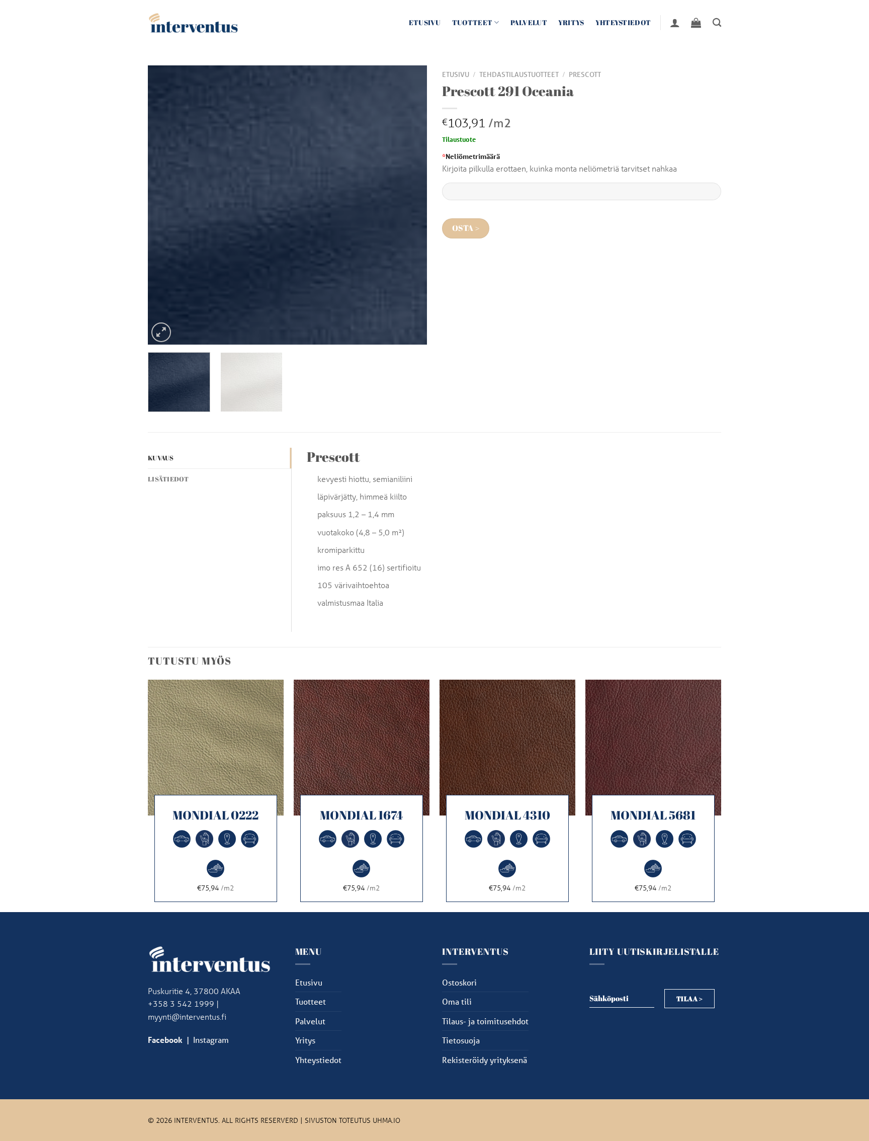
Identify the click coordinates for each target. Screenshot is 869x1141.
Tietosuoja (461, 1040)
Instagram (211, 1039)
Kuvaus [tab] (161, 457)
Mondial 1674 (361, 815)
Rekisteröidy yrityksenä (484, 1059)
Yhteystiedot (623, 22)
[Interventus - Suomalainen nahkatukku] (193, 22)
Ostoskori (459, 982)
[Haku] (717, 23)
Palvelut (528, 22)
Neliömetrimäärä (471, 156)
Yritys (571, 22)
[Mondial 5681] (653, 748)
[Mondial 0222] (216, 748)
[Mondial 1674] (361, 748)
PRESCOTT (585, 74)
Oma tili (457, 1001)
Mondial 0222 (215, 815)
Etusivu (425, 22)
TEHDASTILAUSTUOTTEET (519, 74)
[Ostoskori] (696, 23)
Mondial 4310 (507, 815)
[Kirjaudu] (675, 23)
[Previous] (166, 205)
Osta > (466, 228)
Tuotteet (472, 22)
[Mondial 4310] (507, 748)
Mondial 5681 (653, 815)
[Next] (409, 205)
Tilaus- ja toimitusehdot (485, 1021)
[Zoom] (161, 332)
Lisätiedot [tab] (168, 478)
